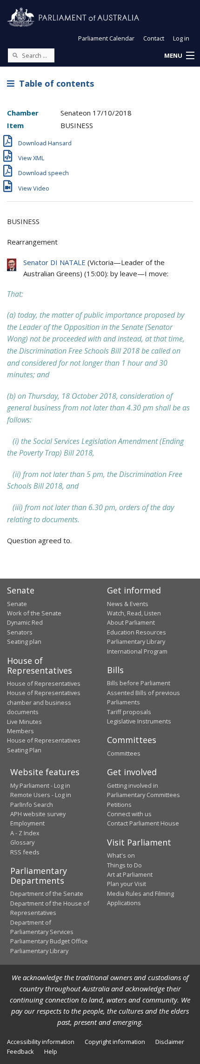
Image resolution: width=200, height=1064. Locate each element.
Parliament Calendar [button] (106, 38)
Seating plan (24, 641)
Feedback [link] (20, 1051)
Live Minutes (24, 721)
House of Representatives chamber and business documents (43, 702)
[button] (179, 56)
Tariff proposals (129, 712)
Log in (181, 38)
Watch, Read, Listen (134, 613)
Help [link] (50, 1051)
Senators (20, 632)
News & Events (127, 604)
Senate (17, 604)
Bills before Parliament (138, 683)
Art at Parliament (130, 874)
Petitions (119, 804)
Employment (27, 823)
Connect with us (129, 814)
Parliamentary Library (136, 641)
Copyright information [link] (115, 1041)
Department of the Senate (46, 893)
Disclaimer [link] (169, 1041)
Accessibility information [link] (40, 1041)
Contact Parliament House (143, 823)
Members (20, 731)
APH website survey (38, 814)
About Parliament (131, 622)
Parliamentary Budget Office (49, 941)
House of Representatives (43, 683)
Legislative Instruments (139, 721)
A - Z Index (25, 833)
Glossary (22, 842)
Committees (123, 753)
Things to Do (124, 865)
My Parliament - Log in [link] (40, 785)
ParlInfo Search (31, 804)
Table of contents (54, 83)
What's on (121, 855)
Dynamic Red (25, 622)
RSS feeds (25, 852)
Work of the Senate (34, 613)
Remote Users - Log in (40, 795)
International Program (137, 651)
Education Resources (136, 632)
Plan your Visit (126, 884)
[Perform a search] (15, 55)
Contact (153, 38)
